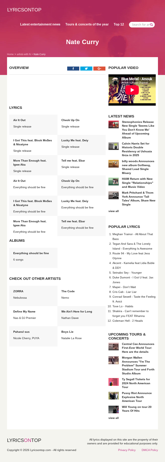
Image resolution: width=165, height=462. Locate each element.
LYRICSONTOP (24, 9)
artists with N (24, 54)
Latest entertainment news (40, 24)
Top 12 (119, 24)
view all (113, 211)
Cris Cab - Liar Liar (124, 291)
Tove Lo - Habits (122, 306)
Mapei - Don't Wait (124, 287)
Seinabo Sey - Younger (127, 272)
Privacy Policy (127, 450)
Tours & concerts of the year (87, 24)
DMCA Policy (150, 450)
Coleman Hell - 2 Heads (127, 320)
